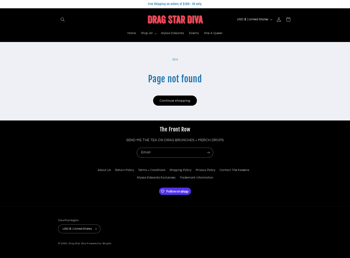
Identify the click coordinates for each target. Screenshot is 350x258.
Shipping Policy (180, 170)
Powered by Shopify (99, 243)
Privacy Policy (206, 170)
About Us (104, 170)
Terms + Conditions (151, 170)
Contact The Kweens (234, 170)
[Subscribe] (208, 153)
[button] (62, 19)
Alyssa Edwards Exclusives (156, 177)
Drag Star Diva (77, 243)
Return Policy (124, 170)
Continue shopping (175, 100)
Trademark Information (196, 177)
